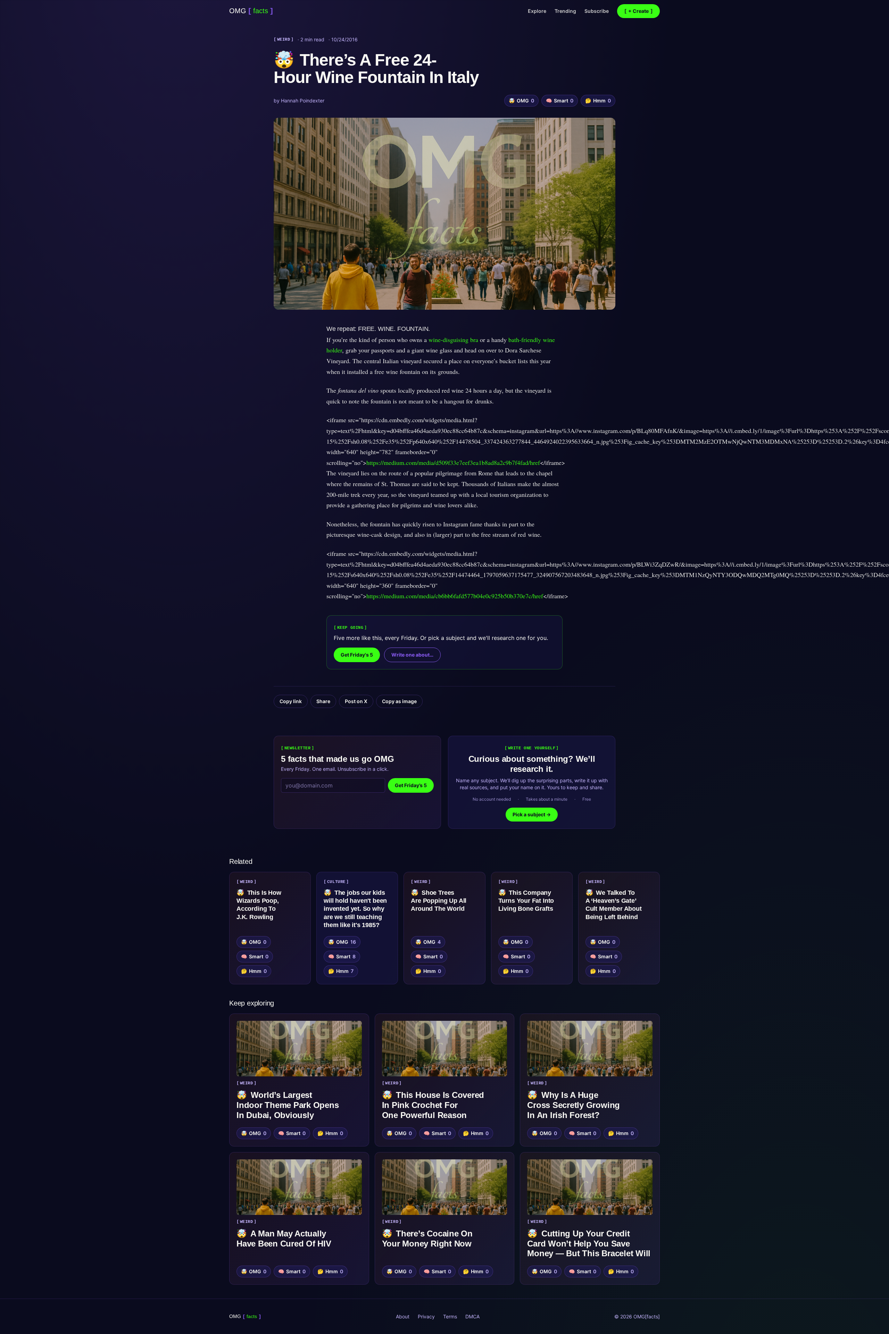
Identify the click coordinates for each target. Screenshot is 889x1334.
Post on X (356, 701)
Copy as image (399, 701)
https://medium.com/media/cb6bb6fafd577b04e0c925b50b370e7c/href (454, 596)
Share (323, 701)
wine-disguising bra (453, 339)
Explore (537, 11)
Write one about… (412, 655)
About (402, 1316)
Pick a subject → (532, 814)
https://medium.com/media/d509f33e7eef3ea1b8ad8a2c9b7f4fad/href (453, 462)
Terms (450, 1316)
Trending (565, 11)
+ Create (638, 11)
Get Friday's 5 (357, 655)
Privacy (426, 1316)
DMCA (472, 1316)
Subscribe (596, 11)
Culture (336, 881)
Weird (283, 39)
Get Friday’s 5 (411, 785)
